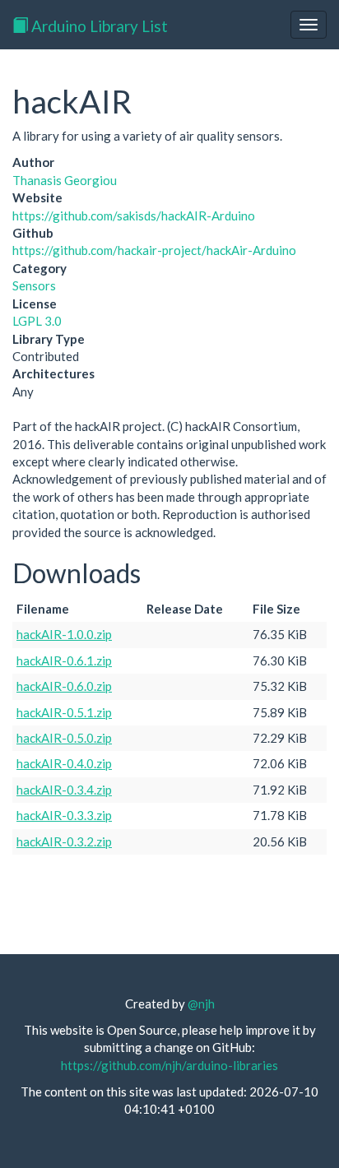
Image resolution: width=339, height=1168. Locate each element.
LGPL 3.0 (37, 320)
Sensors (34, 285)
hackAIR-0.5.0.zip (64, 737)
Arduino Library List (98, 25)
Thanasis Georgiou (64, 180)
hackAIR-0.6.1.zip (64, 660)
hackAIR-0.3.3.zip (64, 815)
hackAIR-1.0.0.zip (64, 634)
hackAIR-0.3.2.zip (64, 841)
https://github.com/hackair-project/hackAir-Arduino (154, 250)
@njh (201, 1003)
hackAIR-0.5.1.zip (64, 712)
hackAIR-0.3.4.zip (64, 789)
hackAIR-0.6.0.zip (64, 686)
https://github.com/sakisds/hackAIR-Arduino (133, 215)
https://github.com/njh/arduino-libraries (169, 1065)
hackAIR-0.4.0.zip (64, 763)
